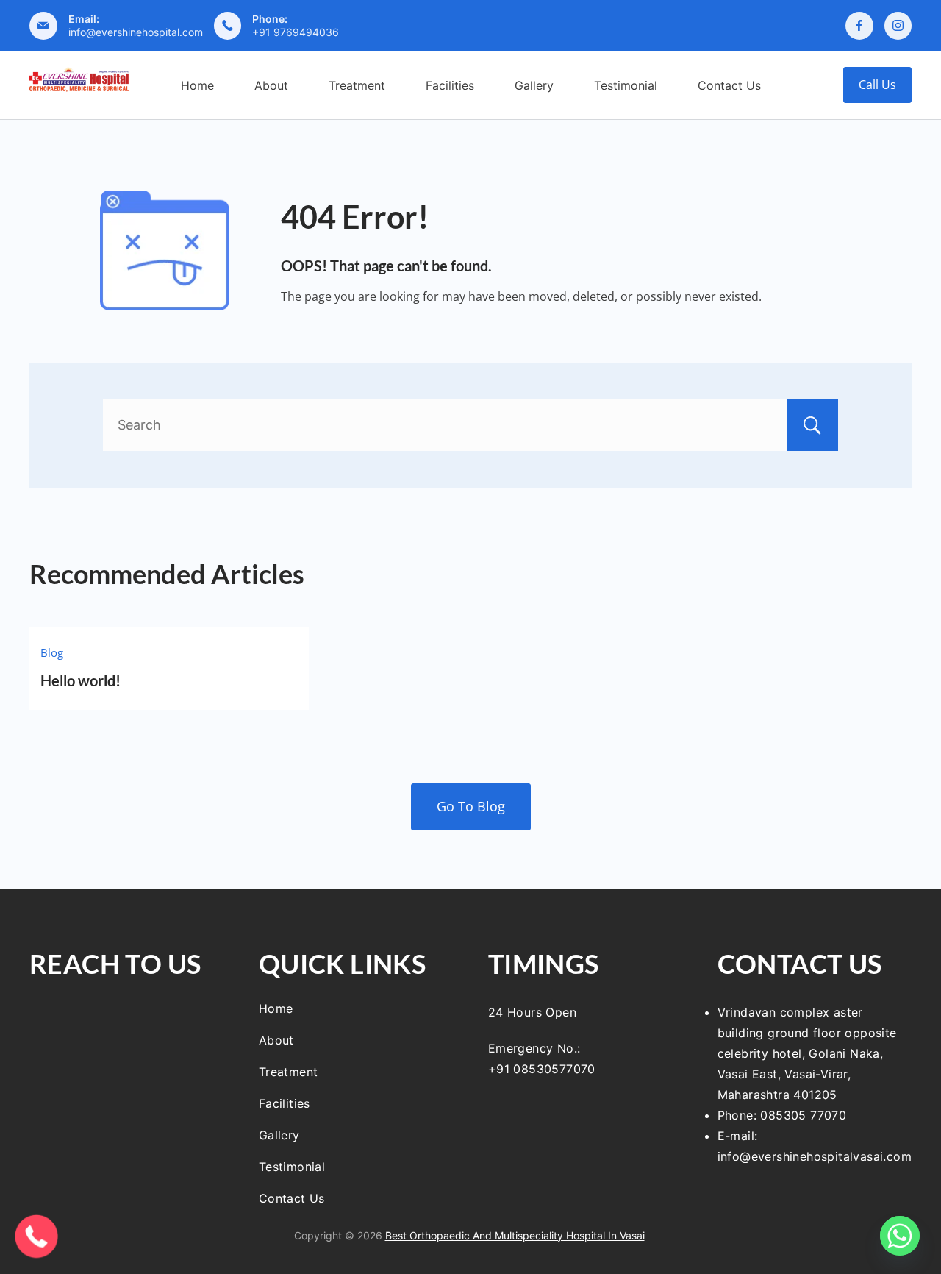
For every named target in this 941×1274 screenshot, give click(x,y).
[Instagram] (898, 26)
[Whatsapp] (900, 1236)
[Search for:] (470, 425)
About (271, 85)
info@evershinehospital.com (135, 32)
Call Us (877, 84)
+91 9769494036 (295, 32)
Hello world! (80, 680)
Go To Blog (471, 806)
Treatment (357, 85)
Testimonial (625, 85)
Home (197, 85)
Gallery (534, 85)
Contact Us (729, 85)
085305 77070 (803, 1115)
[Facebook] (859, 26)
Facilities (450, 85)
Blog (51, 652)
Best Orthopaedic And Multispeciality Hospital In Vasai (515, 1235)
